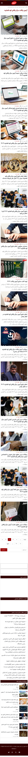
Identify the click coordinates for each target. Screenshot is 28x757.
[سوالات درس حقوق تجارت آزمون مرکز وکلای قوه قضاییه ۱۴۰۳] (14, 511)
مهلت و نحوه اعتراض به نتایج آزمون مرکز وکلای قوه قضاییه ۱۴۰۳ (15, 39)
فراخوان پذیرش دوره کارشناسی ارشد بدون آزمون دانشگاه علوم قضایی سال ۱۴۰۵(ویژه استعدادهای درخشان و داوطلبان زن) (14, 649)
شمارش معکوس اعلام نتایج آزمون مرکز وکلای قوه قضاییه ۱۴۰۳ (14, 247)
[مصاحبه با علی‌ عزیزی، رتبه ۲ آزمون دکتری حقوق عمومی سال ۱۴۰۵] (23, 726)
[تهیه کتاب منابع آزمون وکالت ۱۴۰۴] (14, 268)
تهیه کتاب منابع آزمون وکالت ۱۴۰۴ (17, 281)
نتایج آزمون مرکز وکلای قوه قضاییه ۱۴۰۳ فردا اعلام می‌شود (14, 212)
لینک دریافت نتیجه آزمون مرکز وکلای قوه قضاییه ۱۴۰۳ (15, 74)
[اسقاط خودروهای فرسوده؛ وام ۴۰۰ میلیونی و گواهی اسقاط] (23, 694)
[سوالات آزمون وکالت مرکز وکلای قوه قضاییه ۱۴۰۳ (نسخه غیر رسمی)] (14, 336)
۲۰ (16, 544)
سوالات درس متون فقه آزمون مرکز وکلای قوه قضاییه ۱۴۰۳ (14, 490)
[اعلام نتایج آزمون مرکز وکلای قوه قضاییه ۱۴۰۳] (14, 130)
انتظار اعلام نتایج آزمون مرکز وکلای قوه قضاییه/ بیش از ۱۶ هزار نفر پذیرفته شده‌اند (14, 177)
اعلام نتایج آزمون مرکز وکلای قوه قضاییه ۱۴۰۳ (14, 143)
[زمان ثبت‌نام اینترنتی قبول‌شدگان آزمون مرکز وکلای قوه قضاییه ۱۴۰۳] (14, 95)
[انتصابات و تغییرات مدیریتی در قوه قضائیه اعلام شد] (23, 734)
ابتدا (25, 539)
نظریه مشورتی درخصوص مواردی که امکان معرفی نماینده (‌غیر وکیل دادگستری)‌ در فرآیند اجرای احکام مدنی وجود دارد (14, 675)
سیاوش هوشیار (19, 746)
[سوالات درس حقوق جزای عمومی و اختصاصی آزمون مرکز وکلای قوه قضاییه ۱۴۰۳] (14, 441)
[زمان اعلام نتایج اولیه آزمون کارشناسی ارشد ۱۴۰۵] (23, 686)
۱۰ (20, 544)
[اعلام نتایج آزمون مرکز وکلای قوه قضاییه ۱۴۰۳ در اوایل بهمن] (14, 371)
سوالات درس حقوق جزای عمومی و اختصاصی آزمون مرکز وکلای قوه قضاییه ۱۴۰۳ (14, 455)
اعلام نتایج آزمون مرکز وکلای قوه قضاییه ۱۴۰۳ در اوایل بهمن (14, 385)
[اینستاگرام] (12, 752)
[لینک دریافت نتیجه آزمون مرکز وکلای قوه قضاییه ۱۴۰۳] (14, 60)
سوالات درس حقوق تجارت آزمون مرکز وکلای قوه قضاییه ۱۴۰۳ (14, 526)
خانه (25, 7)
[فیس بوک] (19, 752)
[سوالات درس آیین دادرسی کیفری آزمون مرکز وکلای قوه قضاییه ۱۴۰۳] (14, 406)
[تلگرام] (8, 752)
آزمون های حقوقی (21, 7)
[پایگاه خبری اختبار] (14, 3)
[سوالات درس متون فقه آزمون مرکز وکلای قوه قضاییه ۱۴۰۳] (14, 476)
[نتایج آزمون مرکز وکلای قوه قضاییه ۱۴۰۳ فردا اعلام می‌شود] (14, 198)
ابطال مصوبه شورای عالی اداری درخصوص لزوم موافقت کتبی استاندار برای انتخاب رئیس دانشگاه (14, 641)
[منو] (2, 3)
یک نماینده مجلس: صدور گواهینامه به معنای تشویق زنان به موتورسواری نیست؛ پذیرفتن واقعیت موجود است (14, 666)
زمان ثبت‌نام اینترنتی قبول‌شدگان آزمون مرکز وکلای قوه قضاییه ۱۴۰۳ (14, 109)
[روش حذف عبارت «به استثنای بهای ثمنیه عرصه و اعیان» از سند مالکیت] (23, 701)
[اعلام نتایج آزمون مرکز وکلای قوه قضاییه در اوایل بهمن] (14, 301)
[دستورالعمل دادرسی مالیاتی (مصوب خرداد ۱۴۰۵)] (23, 709)
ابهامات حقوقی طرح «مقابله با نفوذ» (15, 661)
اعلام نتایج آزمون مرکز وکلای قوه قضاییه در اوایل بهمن (15, 315)
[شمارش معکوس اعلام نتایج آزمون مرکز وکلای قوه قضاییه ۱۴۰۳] (14, 233)
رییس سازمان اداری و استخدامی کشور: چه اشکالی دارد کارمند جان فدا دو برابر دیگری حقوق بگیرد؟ (9, 717)
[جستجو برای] (26, 3)
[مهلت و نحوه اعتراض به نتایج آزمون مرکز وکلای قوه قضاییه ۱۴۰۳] (14, 25)
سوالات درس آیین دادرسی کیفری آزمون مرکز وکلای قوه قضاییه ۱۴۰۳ (14, 420)
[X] (16, 752)
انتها (8, 544)
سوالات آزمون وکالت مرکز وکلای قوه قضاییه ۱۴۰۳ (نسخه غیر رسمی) (14, 350)
